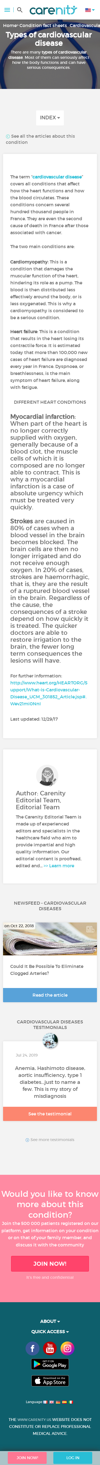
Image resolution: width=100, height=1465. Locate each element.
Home (10, 25)
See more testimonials (51, 1140)
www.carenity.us (34, 1420)
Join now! (50, 1263)
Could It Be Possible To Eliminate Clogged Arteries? (46, 969)
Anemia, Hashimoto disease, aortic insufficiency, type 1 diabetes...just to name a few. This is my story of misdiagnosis (50, 1082)
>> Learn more (59, 865)
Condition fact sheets (43, 25)
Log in (72, 1457)
